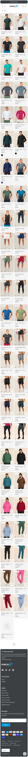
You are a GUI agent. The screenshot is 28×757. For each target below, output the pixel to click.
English (4, 750)
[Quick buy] (11, 28)
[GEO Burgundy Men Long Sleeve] (21, 114)
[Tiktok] (9, 670)
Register (4, 681)
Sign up (6, 725)
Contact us (4, 690)
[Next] (25, 2)
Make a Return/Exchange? (8, 702)
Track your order (6, 700)
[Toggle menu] (2, 6)
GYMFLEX (7, 754)
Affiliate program (6, 704)
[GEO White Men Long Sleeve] (7, 114)
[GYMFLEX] (14, 6)
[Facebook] (2, 670)
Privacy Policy (5, 695)
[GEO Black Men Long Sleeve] (7, 90)
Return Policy (5, 693)
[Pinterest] (13, 670)
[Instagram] (6, 670)
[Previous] (2, 2)
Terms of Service (6, 697)
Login (3, 679)
